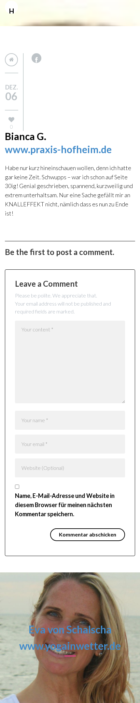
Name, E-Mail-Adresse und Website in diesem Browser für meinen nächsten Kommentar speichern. (65, 505)
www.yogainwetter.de (70, 645)
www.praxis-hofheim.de (58, 149)
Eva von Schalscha (70, 629)
